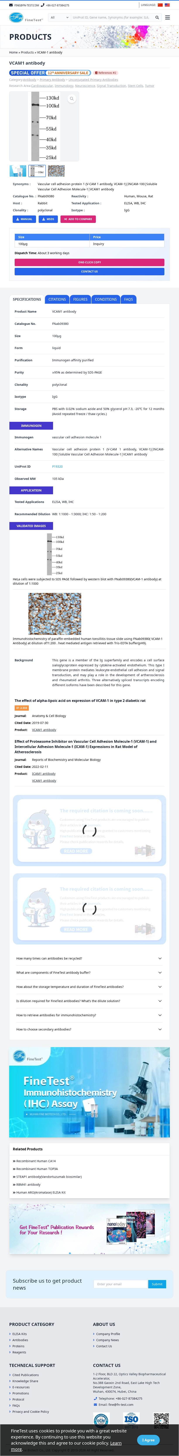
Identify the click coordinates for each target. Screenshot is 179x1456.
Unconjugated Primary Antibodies (93, 80)
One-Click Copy (89, 262)
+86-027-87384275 (129, 1398)
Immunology (64, 86)
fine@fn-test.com (120, 1405)
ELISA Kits (19, 1334)
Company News (107, 1340)
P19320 (57, 466)
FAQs (16, 1405)
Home (13, 52)
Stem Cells (135, 86)
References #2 (107, 73)
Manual (26, 219)
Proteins (18, 1346)
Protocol (18, 1399)
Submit (157, 1284)
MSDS (50, 219)
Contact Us (89, 271)
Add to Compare (80, 219)
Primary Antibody (52, 80)
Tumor (149, 86)
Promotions (20, 1393)
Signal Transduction (111, 86)
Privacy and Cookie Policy (30, 1411)
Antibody (29, 80)
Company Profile (108, 1334)
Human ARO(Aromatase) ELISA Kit (40, 1192)
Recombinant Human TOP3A (37, 1169)
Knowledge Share (25, 1381)
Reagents (19, 1352)
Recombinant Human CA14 (36, 1161)
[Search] (157, 17)
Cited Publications (25, 1375)
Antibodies (20, 1340)
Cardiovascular (42, 86)
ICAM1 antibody (43, 774)
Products (27, 52)
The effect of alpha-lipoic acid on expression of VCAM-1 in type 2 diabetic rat (80, 700)
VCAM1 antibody (44, 730)
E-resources (21, 1387)
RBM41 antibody (28, 1184)
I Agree (148, 1440)
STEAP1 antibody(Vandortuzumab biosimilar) (49, 1177)
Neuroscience (85, 86)
